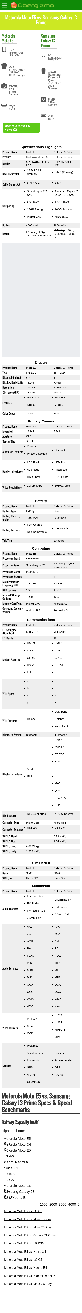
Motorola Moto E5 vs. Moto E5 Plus (27, 1219)
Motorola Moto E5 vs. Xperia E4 (25, 1267)
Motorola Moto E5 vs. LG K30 (24, 1243)
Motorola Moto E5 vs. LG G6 (23, 1211)
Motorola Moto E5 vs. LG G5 (23, 1259)
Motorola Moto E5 (36, 157)
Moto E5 (7, 41)
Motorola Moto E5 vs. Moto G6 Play (28, 1284)
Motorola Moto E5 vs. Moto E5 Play (27, 1227)
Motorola (8, 36)
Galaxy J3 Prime (48, 43)
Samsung (48, 36)
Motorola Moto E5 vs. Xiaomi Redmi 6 (29, 1276)
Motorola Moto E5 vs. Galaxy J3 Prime (30, 1235)
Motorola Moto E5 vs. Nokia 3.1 (25, 1251)
